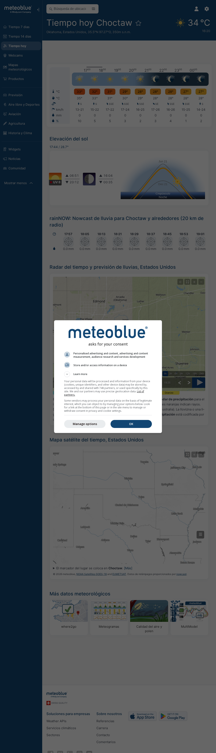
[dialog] (108, 376)
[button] (108, 374)
